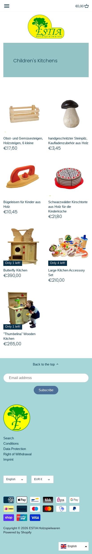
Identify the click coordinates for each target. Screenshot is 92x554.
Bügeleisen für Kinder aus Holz (22, 204)
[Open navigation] (6, 6)
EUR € (38, 479)
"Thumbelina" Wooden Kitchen (19, 336)
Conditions (11, 443)
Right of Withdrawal (17, 454)
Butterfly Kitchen (15, 270)
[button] (74, 546)
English (10, 479)
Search (8, 438)
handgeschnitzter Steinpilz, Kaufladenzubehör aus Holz (68, 140)
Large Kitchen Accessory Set (66, 272)
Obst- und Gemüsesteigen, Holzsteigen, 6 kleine (23, 140)
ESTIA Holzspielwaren (44, 528)
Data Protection (14, 449)
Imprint (8, 459)
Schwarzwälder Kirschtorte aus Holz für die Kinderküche (68, 206)
